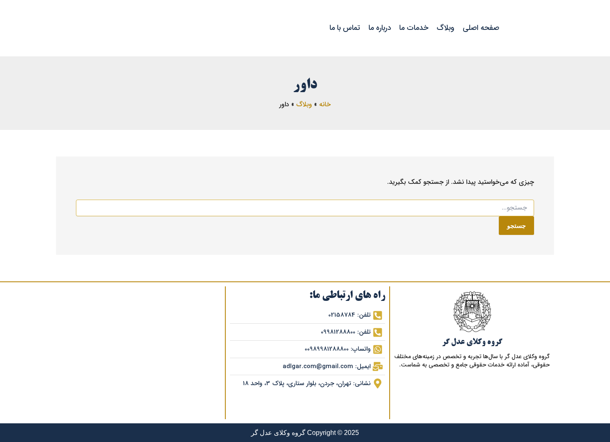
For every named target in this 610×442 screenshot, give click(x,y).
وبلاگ (445, 28)
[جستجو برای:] (305, 207)
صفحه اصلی (481, 28)
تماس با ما (344, 28)
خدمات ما (413, 28)
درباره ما (379, 28)
